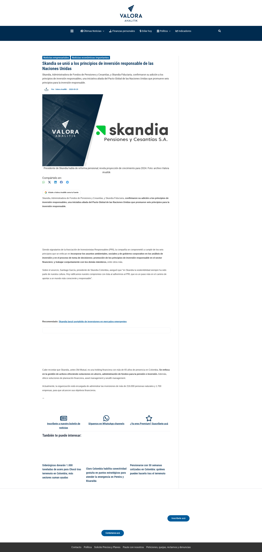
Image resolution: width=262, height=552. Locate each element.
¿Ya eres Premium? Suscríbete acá (149, 423)
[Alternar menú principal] (71, 31)
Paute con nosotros (133, 547)
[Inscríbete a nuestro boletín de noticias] (63, 418)
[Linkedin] (57, 520)
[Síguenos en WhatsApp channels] (106, 418)
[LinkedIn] (55, 182)
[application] (102, 31)
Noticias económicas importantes (90, 57)
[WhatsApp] (43, 182)
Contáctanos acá (112, 533)
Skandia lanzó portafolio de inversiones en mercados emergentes (93, 321)
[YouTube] (72, 520)
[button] (92, 31)
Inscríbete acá (178, 518)
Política (88, 547)
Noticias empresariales (56, 57)
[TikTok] (67, 520)
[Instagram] (62, 520)
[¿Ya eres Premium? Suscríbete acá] (149, 418)
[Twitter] (52, 520)
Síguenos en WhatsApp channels (106, 423)
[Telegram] (67, 182)
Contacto (76, 547)
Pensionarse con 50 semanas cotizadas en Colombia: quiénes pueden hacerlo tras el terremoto (147, 469)
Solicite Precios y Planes (107, 547)
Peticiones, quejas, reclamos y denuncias (168, 547)
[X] (49, 182)
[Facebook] (61, 182)
